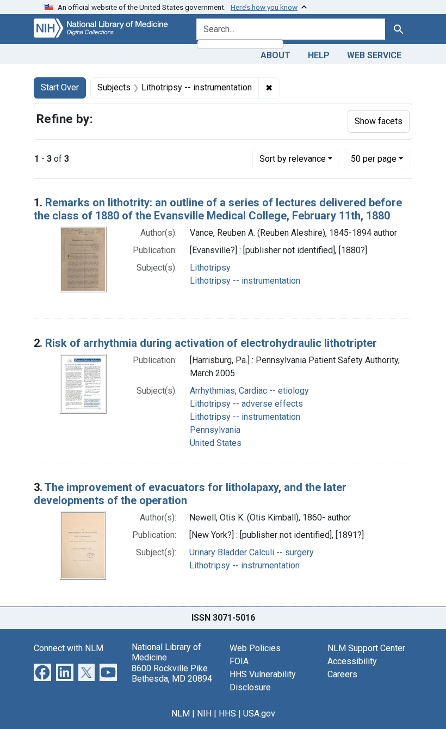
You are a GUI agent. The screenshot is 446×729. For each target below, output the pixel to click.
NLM (180, 713)
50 (374, 158)
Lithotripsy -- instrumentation (245, 280)
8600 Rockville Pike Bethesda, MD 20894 (172, 673)
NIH (204, 713)
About (275, 55)
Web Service (374, 55)
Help (319, 55)
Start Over (60, 87)
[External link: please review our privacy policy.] (42, 671)
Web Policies (255, 648)
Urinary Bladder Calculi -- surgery (251, 552)
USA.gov (259, 713)
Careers (342, 674)
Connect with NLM (68, 648)
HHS (227, 713)
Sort (292, 159)
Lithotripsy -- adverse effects (246, 404)
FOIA (239, 661)
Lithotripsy (210, 267)
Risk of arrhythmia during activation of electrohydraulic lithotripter (211, 343)
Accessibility (352, 661)
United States (215, 443)
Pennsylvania (215, 430)
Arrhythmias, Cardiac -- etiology (249, 390)
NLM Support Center (366, 648)
